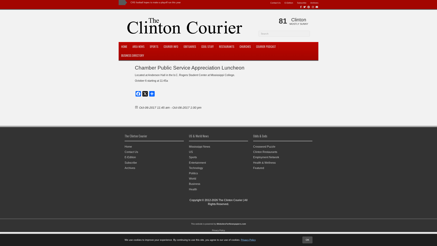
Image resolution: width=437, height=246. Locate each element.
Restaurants (226, 47)
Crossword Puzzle (264, 146)
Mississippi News (199, 146)
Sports (154, 47)
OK (307, 239)
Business (194, 183)
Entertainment (197, 162)
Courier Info (171, 47)
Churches (245, 47)
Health (193, 189)
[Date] (136, 107)
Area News (138, 47)
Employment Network (266, 157)
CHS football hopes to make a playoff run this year (156, 2)
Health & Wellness (264, 162)
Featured (258, 168)
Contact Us (275, 3)
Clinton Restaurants (265, 152)
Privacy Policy (218, 230)
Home (124, 47)
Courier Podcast (266, 47)
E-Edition (289, 3)
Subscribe (301, 3)
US (191, 152)
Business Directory (132, 55)
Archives (314, 3)
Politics (193, 173)
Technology (196, 168)
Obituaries (190, 47)
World (192, 178)
